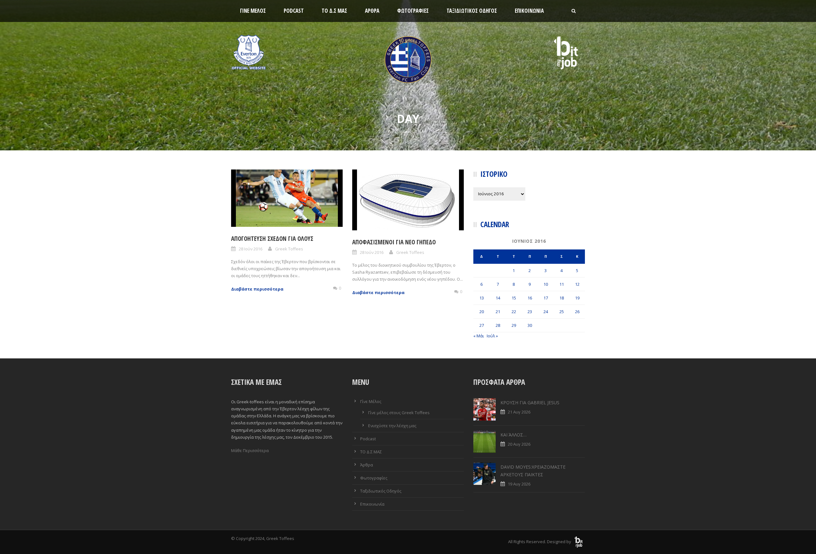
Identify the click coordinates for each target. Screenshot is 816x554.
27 (481, 325)
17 (545, 298)
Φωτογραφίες (413, 10)
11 (561, 284)
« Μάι (478, 336)
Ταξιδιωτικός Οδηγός (472, 10)
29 (514, 325)
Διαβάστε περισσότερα (257, 289)
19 (577, 298)
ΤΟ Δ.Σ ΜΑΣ (334, 10)
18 (561, 298)
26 (577, 311)
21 (498, 311)
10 (545, 284)
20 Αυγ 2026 (519, 444)
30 (530, 325)
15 (514, 298)
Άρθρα (372, 10)
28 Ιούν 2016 (250, 249)
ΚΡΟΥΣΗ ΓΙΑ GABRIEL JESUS (529, 402)
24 (545, 311)
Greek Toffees (289, 249)
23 (530, 311)
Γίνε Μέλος (253, 10)
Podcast (294, 10)
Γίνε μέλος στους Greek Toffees (399, 412)
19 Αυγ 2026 (519, 484)
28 (498, 325)
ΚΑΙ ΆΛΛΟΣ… (513, 435)
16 (530, 298)
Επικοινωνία (529, 10)
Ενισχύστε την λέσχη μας (392, 425)
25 (561, 311)
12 (577, 284)
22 (514, 311)
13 (481, 298)
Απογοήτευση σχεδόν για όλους (272, 238)
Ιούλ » (492, 336)
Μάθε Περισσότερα (250, 450)
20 (481, 311)
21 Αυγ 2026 (519, 412)
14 (498, 298)
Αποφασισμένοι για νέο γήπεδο (394, 242)
